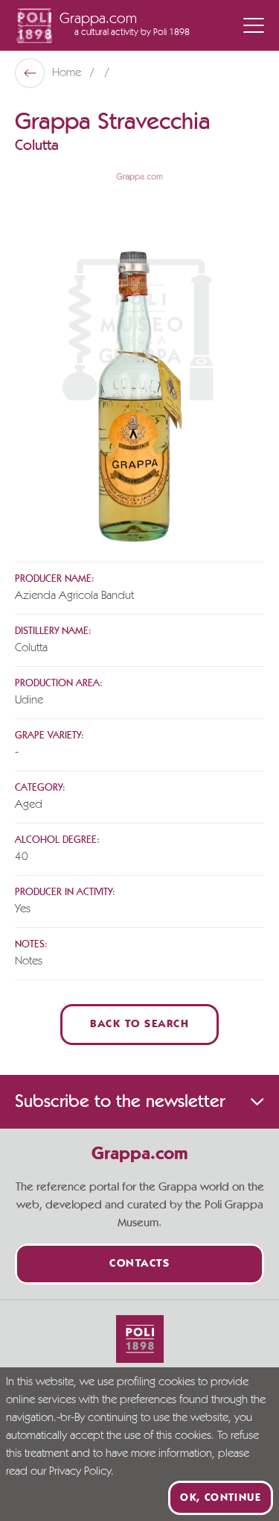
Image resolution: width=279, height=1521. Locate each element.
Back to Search (139, 1024)
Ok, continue (220, 1498)
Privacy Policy (80, 1472)
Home (68, 73)
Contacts (139, 1264)
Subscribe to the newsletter (120, 1102)
